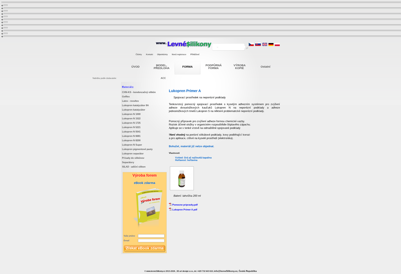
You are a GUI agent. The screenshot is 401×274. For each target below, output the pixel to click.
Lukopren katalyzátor (133, 109)
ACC (163, 78)
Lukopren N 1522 (131, 118)
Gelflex (126, 96)
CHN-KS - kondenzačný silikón (139, 92)
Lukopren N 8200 (131, 140)
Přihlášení (195, 54)
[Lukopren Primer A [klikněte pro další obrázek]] (182, 189)
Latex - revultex (130, 101)
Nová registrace (179, 54)
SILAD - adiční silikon (134, 166)
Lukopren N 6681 (131, 136)
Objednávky (162, 54)
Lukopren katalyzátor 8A (135, 105)
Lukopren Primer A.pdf (184, 209)
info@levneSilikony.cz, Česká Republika (235, 271)
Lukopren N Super (132, 144)
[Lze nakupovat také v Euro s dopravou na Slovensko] (258, 45)
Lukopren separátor (133, 153)
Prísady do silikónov (133, 158)
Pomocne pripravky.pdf (185, 204)
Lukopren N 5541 (131, 131)
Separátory (128, 162)
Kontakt (150, 54)
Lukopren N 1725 (131, 122)
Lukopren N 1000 (131, 114)
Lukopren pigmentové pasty (137, 149)
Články (138, 54)
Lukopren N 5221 (131, 127)
